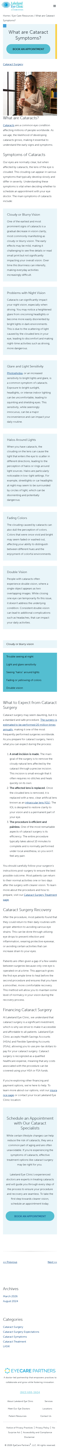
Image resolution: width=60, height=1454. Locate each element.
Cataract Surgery (13, 64)
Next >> (52, 1262)
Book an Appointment (28, 49)
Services (49, 1401)
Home (6, 15)
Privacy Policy (42, 1427)
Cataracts (8, 125)
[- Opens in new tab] (30, 1370)
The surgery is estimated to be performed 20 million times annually (30, 724)
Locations (47, 1408)
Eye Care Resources (22, 15)
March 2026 (10, 1296)
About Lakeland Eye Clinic (20, 1401)
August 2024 (10, 1301)
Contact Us (45, 1416)
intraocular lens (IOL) (37, 802)
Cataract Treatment (14, 1341)
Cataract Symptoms (15, 1336)
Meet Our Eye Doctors (19, 1408)
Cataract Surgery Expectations (21, 1331)
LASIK (6, 1346)
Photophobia (14, 373)
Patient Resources (17, 1416)
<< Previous (10, 1262)
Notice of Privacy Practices (19, 1427)
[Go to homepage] (12, 6)
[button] (54, 6)
